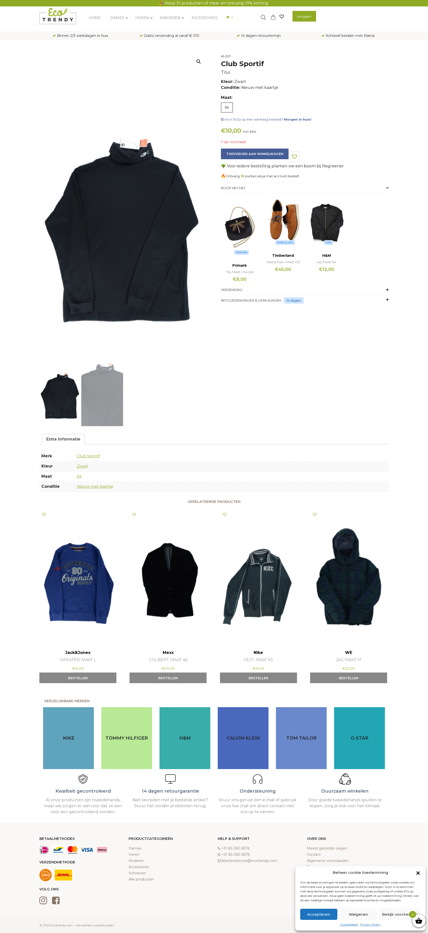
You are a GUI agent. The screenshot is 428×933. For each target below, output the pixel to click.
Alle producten (141, 879)
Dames (135, 848)
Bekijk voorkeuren (400, 914)
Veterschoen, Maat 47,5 (283, 262)
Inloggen (304, 16)
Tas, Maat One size (240, 272)
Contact (314, 854)
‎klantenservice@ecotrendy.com (249, 860)
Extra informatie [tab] (63, 439)
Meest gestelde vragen (327, 848)
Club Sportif (88, 456)
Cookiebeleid (349, 924)
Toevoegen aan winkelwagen (254, 154)
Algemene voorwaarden (328, 860)
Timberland (285, 242)
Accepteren (318, 914)
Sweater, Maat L (78, 659)
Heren (134, 854)
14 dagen (294, 300)
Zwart (82, 466)
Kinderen (136, 860)
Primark (241, 252)
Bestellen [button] (78, 678)
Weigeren (358, 914)
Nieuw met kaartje (95, 486)
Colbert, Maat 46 (168, 659)
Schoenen (137, 873)
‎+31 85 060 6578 (235, 848)
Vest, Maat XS (258, 659)
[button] (418, 872)
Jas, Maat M (348, 659)
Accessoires (139, 867)
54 (79, 476)
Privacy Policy (370, 924)
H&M (328, 242)
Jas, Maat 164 (326, 262)
